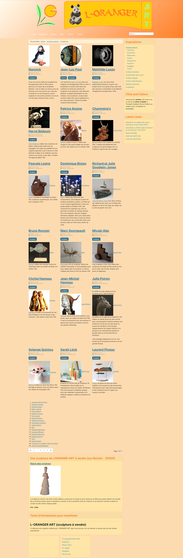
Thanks (80, 34)
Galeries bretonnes (132, 84)
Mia (33, 427)
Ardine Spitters (37, 418)
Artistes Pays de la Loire (134, 75)
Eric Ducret (36, 416)
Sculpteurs (130, 66)
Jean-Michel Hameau (69, 280)
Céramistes (130, 50)
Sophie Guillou (37, 407)
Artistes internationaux (134, 81)
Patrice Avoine (71, 108)
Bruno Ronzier (39, 231)
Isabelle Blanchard (38, 430)
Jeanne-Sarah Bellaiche (40, 446)
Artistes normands (132, 72)
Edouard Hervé (37, 437)
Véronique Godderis (39, 423)
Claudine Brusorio (38, 434)
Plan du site (66, 554)
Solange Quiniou (41, 349)
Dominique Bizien (73, 163)
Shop (62, 34)
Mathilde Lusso (103, 69)
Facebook (65, 542)
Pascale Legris (39, 163)
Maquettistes (131, 55)
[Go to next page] (47, 450)
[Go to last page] (51, 450)
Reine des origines (40, 463)
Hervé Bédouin (40, 131)
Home (33, 34)
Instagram (65, 551)
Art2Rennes (130, 87)
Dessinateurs (131, 53)
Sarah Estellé (36, 441)
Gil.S (33, 439)
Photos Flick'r (67, 545)
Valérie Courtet (37, 414)
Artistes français (132, 78)
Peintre (63, 78)
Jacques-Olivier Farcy (39, 402)
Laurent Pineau (103, 349)
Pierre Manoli (36, 411)
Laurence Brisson (38, 432)
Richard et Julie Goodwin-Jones (104, 165)
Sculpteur (32, 78)
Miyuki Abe (100, 231)
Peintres (129, 58)
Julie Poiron (101, 278)
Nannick (35, 69)
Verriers (129, 69)
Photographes (131, 61)
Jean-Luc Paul (71, 69)
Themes (70, 34)
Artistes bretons (131, 47)
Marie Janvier (36, 409)
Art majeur (66, 548)
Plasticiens (130, 63)
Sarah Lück (68, 349)
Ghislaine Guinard (38, 421)
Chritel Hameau (40, 278)
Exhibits (54, 34)
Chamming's (101, 108)
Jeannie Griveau (37, 405)
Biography (43, 34)
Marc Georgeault (72, 231)
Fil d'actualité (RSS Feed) (71, 539)
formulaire (130, 109)
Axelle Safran (36, 425)
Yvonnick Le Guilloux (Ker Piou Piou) (45, 443)
